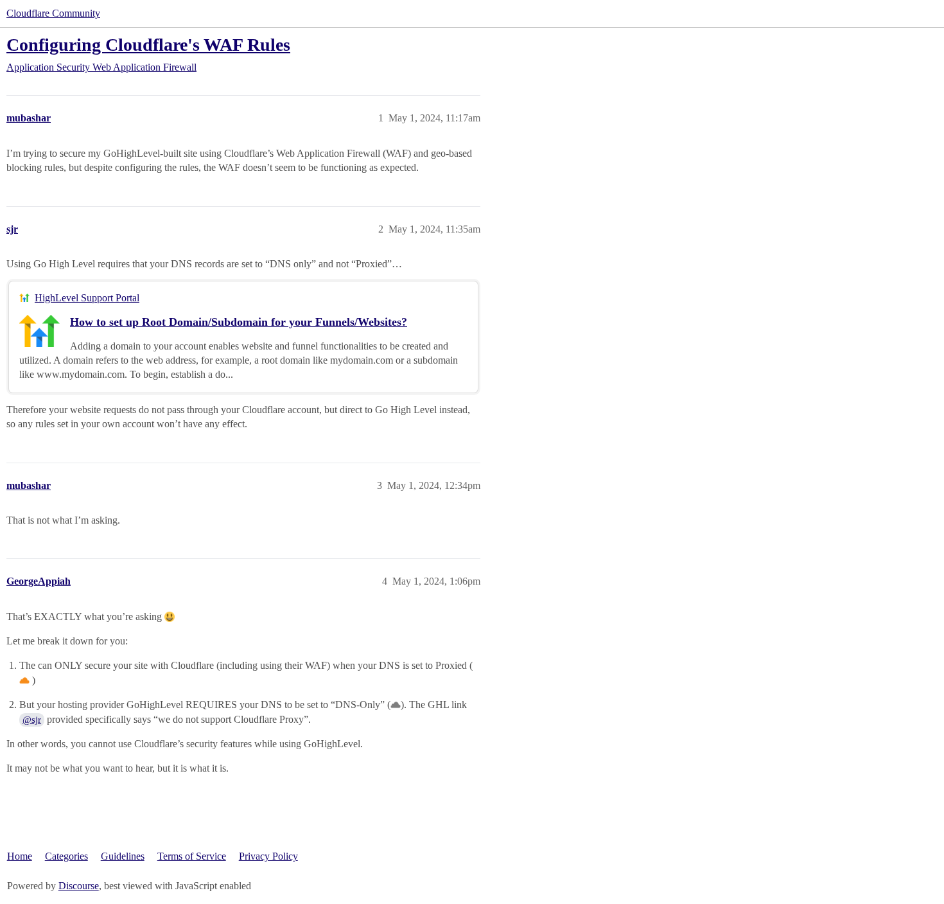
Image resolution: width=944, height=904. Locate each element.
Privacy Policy (268, 856)
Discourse (78, 885)
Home (19, 856)
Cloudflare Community (53, 13)
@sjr (31, 719)
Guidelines (122, 856)
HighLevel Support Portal (87, 297)
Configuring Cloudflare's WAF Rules (148, 45)
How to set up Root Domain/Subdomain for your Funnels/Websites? (238, 321)
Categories (66, 856)
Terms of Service (191, 856)
